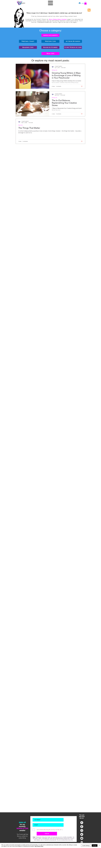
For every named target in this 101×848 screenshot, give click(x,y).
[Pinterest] (81, 842)
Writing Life (54, 70)
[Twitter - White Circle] (81, 834)
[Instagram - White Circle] (81, 830)
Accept (94, 845)
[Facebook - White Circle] (81, 826)
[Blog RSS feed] (89, 10)
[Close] (99, 845)
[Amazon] (81, 822)
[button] (50, 3)
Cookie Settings (86, 845)
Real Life (20, 125)
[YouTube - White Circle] (81, 838)
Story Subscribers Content (58, 19)
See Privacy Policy (39, 846)
